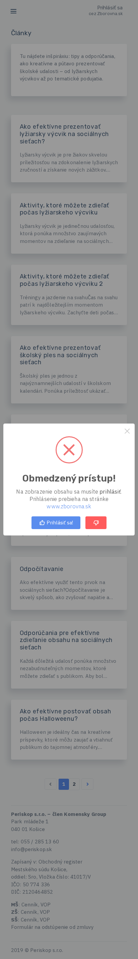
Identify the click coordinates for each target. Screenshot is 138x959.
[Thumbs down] (96, 522)
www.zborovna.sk (69, 506)
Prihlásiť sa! (59, 522)
